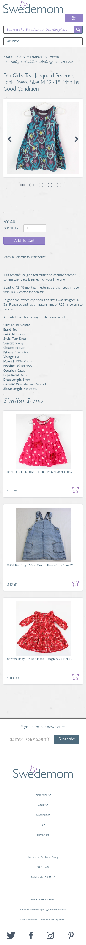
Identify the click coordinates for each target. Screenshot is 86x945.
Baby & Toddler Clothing (31, 62)
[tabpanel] (43, 138)
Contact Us (43, 835)
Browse (12, 41)
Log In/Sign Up (43, 794)
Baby (54, 57)
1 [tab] (22, 185)
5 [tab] (59, 185)
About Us (43, 804)
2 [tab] (31, 185)
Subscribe (66, 739)
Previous (10, 139)
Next (76, 139)
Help (43, 824)
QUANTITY (11, 228)
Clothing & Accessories (22, 57)
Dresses (67, 62)
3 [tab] (41, 185)
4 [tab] (50, 185)
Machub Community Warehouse (24, 257)
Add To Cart (24, 240)
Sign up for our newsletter (43, 726)
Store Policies (43, 814)
